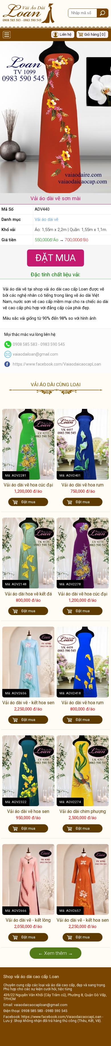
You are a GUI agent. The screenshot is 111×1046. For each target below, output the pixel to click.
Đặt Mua (55, 257)
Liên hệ (65, 34)
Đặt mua (28, 502)
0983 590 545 (52, 344)
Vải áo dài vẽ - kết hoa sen (28, 702)
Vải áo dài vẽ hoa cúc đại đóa (28, 487)
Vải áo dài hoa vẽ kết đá (28, 594)
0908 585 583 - (26, 344)
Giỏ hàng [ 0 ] (94, 34)
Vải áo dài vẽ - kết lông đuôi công (28, 922)
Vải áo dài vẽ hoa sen (28, 811)
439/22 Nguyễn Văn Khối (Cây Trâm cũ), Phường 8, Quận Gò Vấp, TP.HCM (55, 997)
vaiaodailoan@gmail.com (35, 354)
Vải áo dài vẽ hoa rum (82, 485)
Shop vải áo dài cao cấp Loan (31, 976)
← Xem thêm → (55, 953)
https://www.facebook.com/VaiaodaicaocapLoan (57, 364)
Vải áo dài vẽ (46, 219)
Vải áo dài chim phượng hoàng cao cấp (82, 814)
